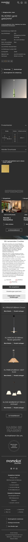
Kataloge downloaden (14, 522)
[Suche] (18, 2)
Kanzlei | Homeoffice (8, 219)
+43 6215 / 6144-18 (14, 502)
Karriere (21, 512)
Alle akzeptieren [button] (14, 287)
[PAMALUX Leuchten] (5, 3)
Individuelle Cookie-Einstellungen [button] (14, 296)
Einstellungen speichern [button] (14, 291)
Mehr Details (7, 311)
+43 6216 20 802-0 (14, 485)
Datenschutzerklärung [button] (15, 300)
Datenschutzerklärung (12, 273)
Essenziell (8, 279)
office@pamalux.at (15, 489)
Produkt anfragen (19, 311)
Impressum (9, 536)
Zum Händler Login (13, 526)
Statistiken (20, 279)
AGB (20, 536)
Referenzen (21, 509)
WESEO (16, 538)
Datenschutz (16, 536)
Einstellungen (20, 275)
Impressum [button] (22, 300)
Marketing (14, 282)
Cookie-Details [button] (7, 300)
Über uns (8, 512)
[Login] (21, 2)
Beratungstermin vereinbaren (15, 519)
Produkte (8, 509)
